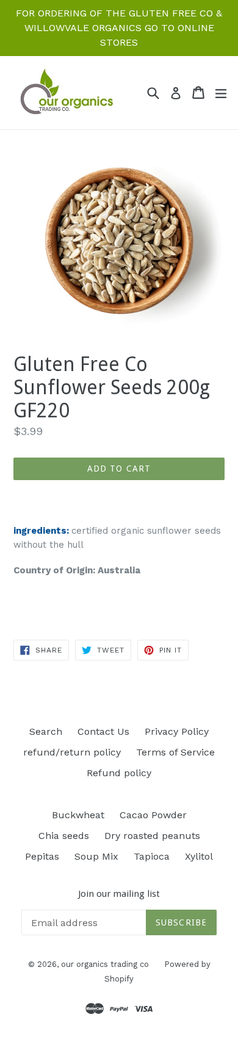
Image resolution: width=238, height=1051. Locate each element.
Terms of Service (175, 752)
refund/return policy (72, 752)
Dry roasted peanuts (152, 835)
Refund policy (119, 773)
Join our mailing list (119, 893)
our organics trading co (105, 964)
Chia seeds (63, 835)
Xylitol (199, 856)
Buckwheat (78, 815)
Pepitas (42, 856)
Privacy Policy (177, 731)
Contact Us (103, 731)
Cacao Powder (153, 815)
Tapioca (152, 856)
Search (45, 731)
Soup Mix (96, 856)
